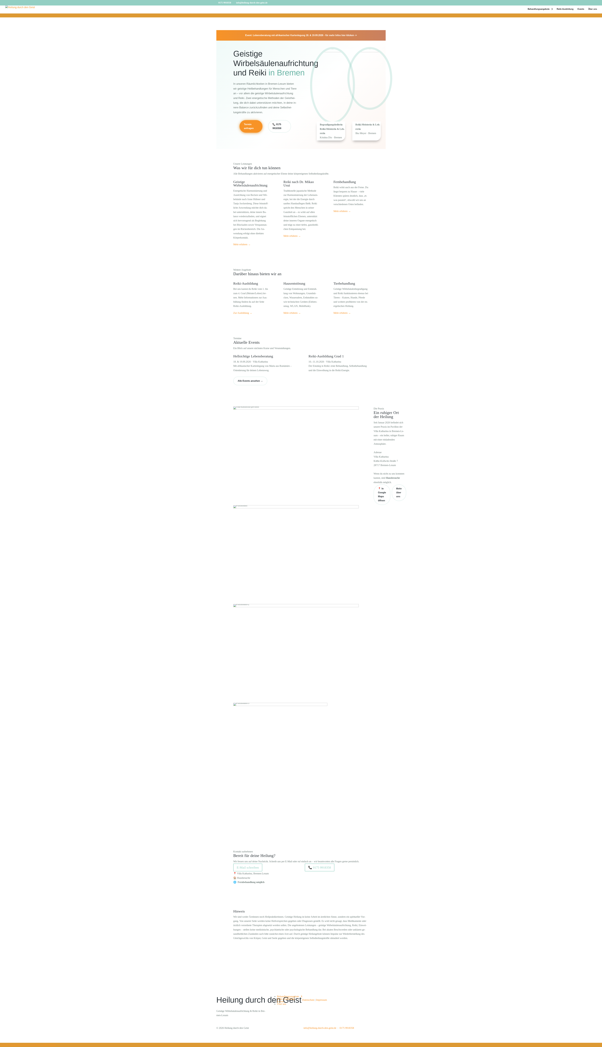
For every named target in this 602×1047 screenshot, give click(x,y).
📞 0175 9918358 (276, 126)
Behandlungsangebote (538, 9)
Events (581, 9)
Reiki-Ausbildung (565, 9)
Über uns (592, 9)
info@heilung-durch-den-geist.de (320, 1028)
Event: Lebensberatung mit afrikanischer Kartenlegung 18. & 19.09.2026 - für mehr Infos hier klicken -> (301, 35)
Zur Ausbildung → (242, 313)
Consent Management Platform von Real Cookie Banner (28, 1045)
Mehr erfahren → (242, 244)
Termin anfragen (249, 126)
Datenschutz (308, 1000)
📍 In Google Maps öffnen (382, 494)
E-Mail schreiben (248, 867)
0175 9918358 (224, 3)
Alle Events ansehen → (250, 381)
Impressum (321, 1000)
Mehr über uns (399, 492)
